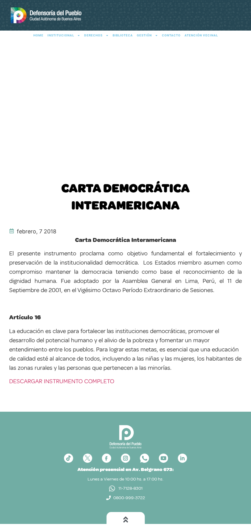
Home (38, 35)
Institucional (60, 35)
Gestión (144, 35)
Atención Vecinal (201, 35)
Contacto (171, 35)
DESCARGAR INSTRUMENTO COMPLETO (61, 381)
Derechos (93, 35)
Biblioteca (123, 35)
